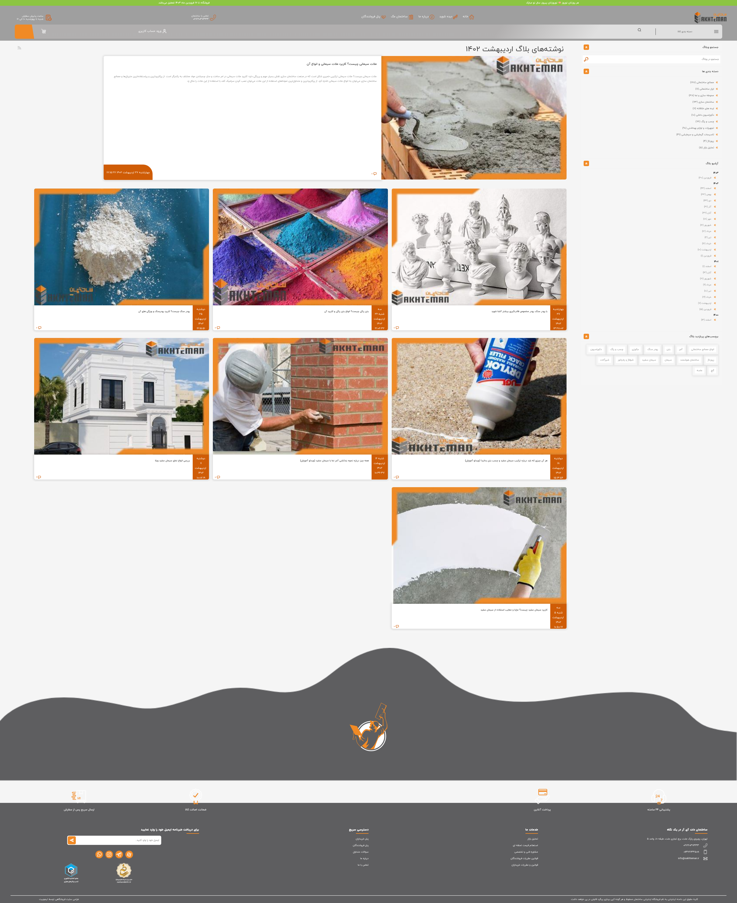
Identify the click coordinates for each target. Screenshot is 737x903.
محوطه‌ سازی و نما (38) (701, 95)
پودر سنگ (652, 349)
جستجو (586, 59)
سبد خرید (44, 31)
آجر (680, 349)
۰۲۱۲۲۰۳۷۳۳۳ (201, 19)
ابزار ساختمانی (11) (704, 89)
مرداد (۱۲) (707, 231)
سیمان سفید (649, 360)
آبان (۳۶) (707, 212)
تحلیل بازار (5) (706, 147)
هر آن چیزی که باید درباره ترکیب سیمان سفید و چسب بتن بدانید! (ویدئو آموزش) (506, 460)
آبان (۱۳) (707, 272)
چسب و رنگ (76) (705, 121)
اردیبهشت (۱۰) (705, 249)
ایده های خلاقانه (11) (703, 108)
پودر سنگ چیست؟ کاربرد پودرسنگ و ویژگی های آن (164, 311)
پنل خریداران (362, 839)
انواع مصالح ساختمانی (702, 349)
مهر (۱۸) (707, 219)
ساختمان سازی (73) (703, 102)
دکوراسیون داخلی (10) (702, 115)
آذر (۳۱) (708, 206)
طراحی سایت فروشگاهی (67, 899)
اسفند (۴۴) (706, 188)
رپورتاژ (711, 360)
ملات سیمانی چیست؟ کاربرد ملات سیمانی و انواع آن (342, 64)
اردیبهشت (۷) (705, 303)
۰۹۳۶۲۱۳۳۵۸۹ (691, 852)
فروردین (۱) (706, 255)
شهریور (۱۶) (706, 225)
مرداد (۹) (707, 284)
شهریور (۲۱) (706, 278)
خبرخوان (19, 47)
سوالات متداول (360, 852)
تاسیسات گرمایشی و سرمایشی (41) (695, 134)
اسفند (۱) (707, 266)
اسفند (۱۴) (706, 319)
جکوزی (635, 349)
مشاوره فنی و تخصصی (526, 852)
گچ (712, 370)
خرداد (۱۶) (707, 243)
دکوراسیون (596, 349)
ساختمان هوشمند (689, 360)
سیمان (668, 360)
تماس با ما (363, 865)
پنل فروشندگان (360, 845)
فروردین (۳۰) (705, 177)
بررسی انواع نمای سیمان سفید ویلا (172, 460)
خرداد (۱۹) (707, 297)
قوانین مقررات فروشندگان (524, 858)
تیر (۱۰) (708, 290)
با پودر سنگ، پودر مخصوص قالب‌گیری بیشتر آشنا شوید (519, 311)
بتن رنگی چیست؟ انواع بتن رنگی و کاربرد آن (346, 311)
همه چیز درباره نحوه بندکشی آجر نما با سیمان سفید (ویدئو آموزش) (334, 460)
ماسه (699, 370)
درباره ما (364, 858)
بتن (668, 349)
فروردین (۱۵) (705, 309)
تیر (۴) (708, 237)
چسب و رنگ (616, 349)
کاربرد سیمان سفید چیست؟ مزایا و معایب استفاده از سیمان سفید (514, 609)
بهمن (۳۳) (706, 194)
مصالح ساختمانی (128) (702, 82)
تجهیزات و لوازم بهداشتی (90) (698, 128)
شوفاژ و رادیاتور (626, 360)
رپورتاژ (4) (708, 141)
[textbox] (655, 59)
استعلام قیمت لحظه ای (525, 845)
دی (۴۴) (707, 200)
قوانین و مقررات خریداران (524, 865)
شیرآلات (604, 360)
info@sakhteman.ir (688, 858)
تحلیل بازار (532, 839)
